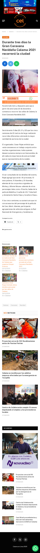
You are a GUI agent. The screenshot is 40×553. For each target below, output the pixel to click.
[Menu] (3, 20)
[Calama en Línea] (20, 21)
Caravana (14, 305)
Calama (5, 37)
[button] (35, 548)
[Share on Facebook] (4, 63)
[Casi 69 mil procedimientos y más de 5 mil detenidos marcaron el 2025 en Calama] (8, 520)
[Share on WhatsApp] (16, 63)
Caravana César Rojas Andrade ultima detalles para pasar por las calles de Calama (9, 287)
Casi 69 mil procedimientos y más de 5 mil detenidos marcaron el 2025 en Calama (26, 520)
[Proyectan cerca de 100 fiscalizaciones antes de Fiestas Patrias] (20, 328)
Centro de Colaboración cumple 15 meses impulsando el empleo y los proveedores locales (19, 409)
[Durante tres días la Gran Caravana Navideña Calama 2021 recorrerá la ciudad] (20, 81)
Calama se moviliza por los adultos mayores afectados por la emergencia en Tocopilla (19, 375)
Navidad (22, 305)
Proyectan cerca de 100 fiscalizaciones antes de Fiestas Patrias (25, 477)
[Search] (37, 20)
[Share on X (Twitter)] (10, 63)
